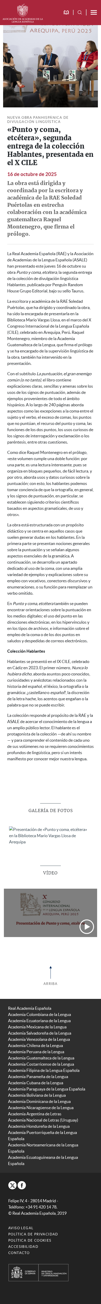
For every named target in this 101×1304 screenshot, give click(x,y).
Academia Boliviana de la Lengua (37, 1095)
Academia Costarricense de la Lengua (41, 1064)
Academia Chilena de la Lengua (35, 1045)
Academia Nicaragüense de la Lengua (41, 1107)
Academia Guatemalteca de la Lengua (41, 1058)
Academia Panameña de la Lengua (38, 1076)
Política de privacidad (33, 1234)
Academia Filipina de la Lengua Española (44, 1070)
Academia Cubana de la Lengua (35, 1082)
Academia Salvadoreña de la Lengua (39, 1033)
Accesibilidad (23, 1247)
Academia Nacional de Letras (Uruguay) (43, 1120)
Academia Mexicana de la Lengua (37, 1027)
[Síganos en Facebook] (22, 1185)
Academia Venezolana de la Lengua (39, 1039)
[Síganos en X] (12, 1185)
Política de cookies (30, 1240)
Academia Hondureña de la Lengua (39, 1126)
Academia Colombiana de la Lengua (39, 1014)
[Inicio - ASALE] (22, 12)
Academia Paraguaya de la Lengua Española (46, 1089)
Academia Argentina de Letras (34, 1113)
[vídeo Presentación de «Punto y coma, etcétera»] (50, 912)
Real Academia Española (29, 1008)
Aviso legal (20, 1228)
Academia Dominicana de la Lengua (39, 1101)
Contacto (19, 1253)
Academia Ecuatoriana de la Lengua (39, 1020)
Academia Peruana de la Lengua (36, 1051)
